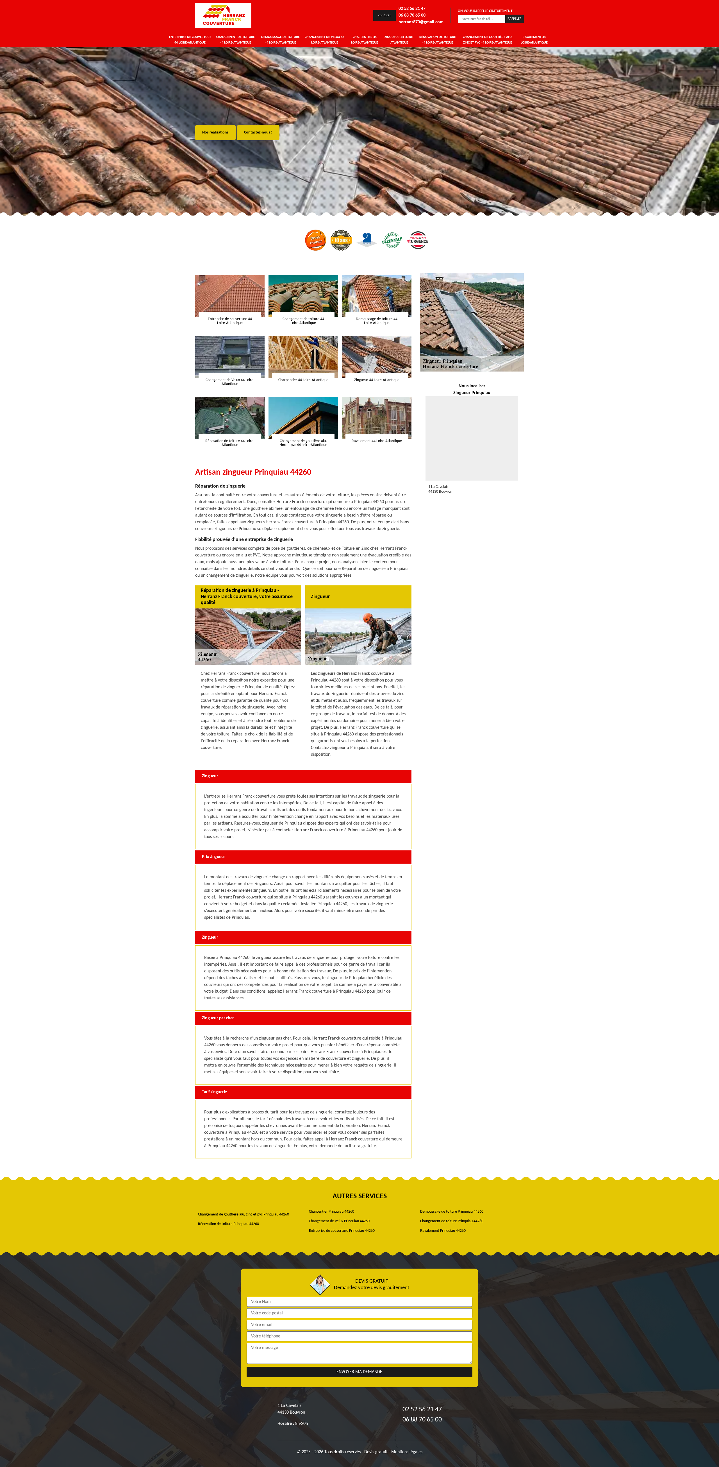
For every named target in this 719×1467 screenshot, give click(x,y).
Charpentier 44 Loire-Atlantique (364, 39)
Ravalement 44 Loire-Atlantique (534, 39)
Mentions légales (406, 1452)
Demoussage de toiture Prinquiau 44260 (451, 1212)
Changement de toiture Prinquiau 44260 (451, 1221)
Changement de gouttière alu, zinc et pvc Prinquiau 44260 (243, 1214)
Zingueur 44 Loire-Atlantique (399, 39)
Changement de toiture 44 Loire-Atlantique (235, 39)
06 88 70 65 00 (412, 15)
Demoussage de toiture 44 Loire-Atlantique (280, 39)
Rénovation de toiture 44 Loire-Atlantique (437, 39)
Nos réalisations (215, 132)
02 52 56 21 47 (412, 8)
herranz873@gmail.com (421, 22)
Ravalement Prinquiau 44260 (443, 1231)
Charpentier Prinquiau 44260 (331, 1212)
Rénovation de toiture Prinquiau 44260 (228, 1224)
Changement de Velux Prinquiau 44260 (339, 1221)
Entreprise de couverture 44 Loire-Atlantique (190, 39)
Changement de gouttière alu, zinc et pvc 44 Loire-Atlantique (488, 39)
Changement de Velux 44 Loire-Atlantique (324, 39)
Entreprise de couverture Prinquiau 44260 (342, 1231)
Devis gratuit (376, 1452)
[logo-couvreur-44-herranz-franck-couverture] (223, 15)
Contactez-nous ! (258, 132)
